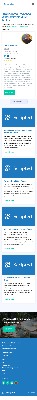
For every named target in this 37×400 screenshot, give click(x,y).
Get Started (9, 329)
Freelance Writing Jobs (9, 348)
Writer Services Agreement (10, 368)
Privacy (4, 362)
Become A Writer (7, 346)
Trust (3, 373)
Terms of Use (6, 365)
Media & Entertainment (21, 27)
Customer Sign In (7, 352)
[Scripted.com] (8, 4)
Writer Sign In (6, 355)
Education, (9, 27)
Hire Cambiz (9, 92)
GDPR (3, 370)
